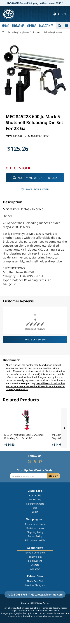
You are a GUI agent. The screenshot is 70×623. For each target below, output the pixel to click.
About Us (35, 569)
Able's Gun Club (35, 581)
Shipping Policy (35, 532)
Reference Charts (35, 503)
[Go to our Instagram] (40, 461)
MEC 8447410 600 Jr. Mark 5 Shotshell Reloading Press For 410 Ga (23, 436)
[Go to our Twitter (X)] (35, 461)
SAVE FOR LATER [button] (37, 189)
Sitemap (35, 564)
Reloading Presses (53, 32)
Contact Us (35, 495)
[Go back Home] (2, 32)
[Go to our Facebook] (29, 461)
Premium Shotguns (35, 585)
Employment (35, 560)
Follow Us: (35, 456)
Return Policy (35, 536)
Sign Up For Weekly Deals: (35, 470)
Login (35, 511)
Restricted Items (35, 528)
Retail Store (35, 499)
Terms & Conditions (35, 552)
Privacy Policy (35, 556)
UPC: (28, 136)
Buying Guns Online (35, 524)
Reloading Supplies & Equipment (24, 32)
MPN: (9, 136)
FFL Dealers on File (35, 540)
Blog (35, 507)
